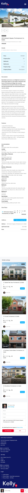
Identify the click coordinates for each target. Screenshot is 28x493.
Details (22, 288)
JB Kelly (3, 454)
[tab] (14, 213)
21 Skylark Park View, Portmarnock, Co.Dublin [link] (13, 282)
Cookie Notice (6, 474)
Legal (2, 471)
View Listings (11, 406)
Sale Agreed (4, 35)
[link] (14, 271)
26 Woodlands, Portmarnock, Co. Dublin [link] (12, 386)
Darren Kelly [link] (8, 292)
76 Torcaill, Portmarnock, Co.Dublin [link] (11, 316)
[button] (25, 4)
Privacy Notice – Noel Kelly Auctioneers (11, 476)
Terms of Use (20, 427)
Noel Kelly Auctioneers (6, 437)
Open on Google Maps (20, 220)
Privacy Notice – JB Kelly (8, 477)
